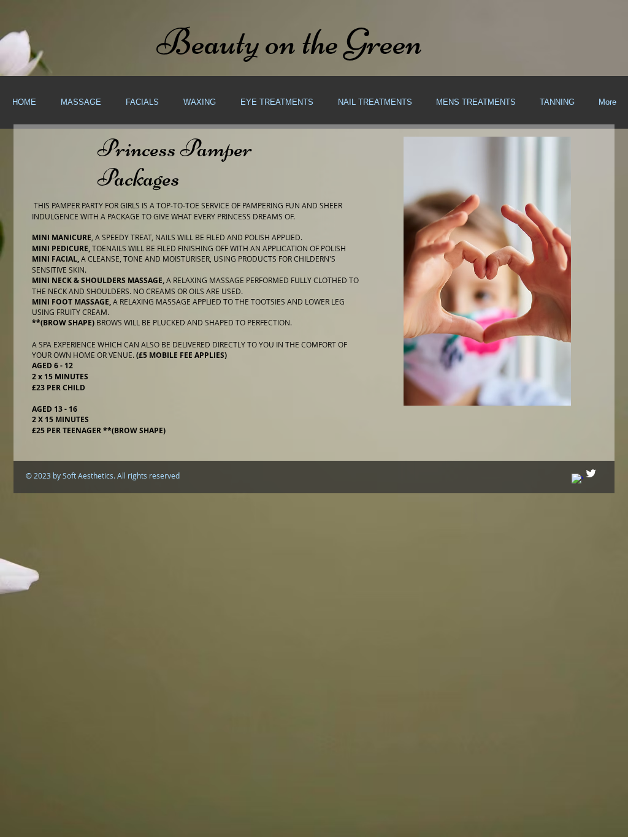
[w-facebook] (577, 479)
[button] (80, 102)
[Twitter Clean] (591, 473)
